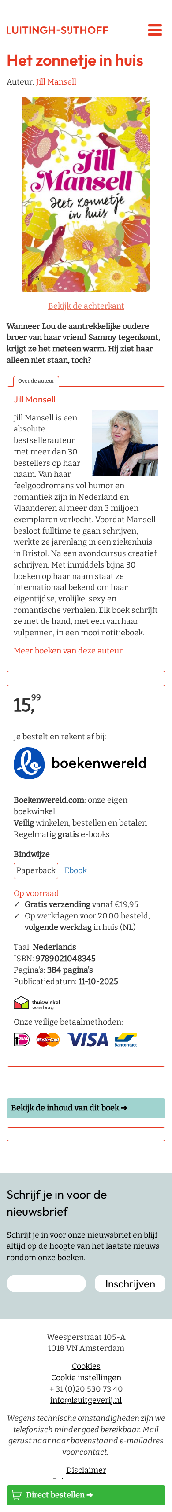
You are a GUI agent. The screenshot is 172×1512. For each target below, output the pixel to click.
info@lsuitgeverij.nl (86, 1400)
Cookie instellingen (86, 1378)
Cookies (86, 1366)
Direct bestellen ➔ (59, 1495)
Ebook (75, 870)
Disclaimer (86, 1470)
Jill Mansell (56, 82)
